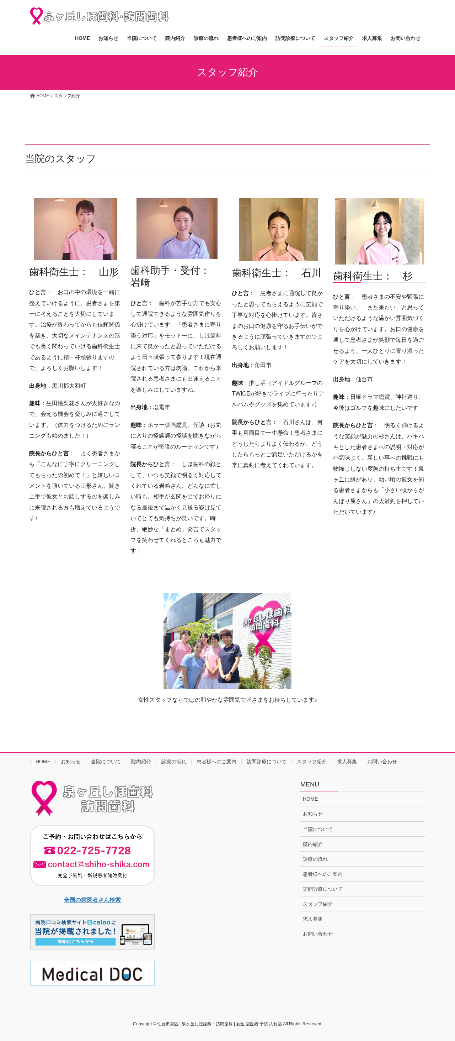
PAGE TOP (437, 1003)
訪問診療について (267, 761)
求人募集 (347, 761)
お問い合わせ (382, 761)
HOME (43, 761)
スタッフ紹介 (312, 761)
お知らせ (71, 761)
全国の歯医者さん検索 (92, 900)
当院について (106, 761)
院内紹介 (141, 761)
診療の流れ (173, 761)
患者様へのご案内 (216, 761)
